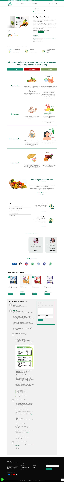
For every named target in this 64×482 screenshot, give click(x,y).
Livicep (28, 432)
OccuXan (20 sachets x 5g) (12, 287)
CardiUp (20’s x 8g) (35, 287)
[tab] (9, 47)
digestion (54, 38)
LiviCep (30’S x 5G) (23, 287)
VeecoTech (43, 480)
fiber (33, 39)
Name (39, 315)
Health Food (40, 8)
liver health (38, 39)
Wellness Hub (23, 3)
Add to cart (41, 32)
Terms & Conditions (23, 469)
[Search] (49, 4)
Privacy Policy (22, 465)
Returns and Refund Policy (24, 467)
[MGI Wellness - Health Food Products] (10, 3)
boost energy (45, 38)
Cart (33, 463)
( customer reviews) (40, 13)
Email (47, 315)
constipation (49, 38)
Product (17, 3)
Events (29, 3)
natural (41, 39)
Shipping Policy (22, 463)
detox (52, 38)
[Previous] (9, 20)
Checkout (34, 465)
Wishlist (34, 467)
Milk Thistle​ (28, 414)
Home (33, 8)
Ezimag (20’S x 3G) (47, 287)
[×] (2, 479)
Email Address (48, 464)
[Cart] (56, 4)
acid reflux (35, 38)
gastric (35, 39)
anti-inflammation (40, 38)
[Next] (30, 20)
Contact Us (34, 3)
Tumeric (32, 414)
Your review (40, 307)
